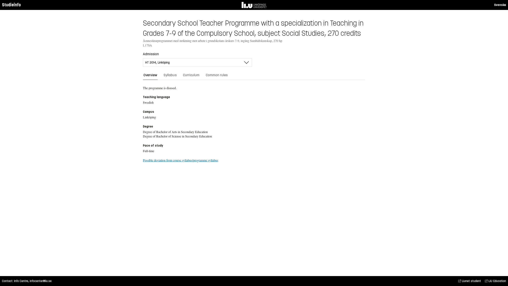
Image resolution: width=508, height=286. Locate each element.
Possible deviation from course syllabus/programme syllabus (180, 160)
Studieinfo (11, 5)
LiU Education (497, 281)
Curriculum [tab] (191, 75)
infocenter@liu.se (41, 281)
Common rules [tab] (217, 75)
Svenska (500, 5)
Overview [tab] (150, 75)
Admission (151, 54)
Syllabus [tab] (170, 75)
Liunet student (471, 281)
